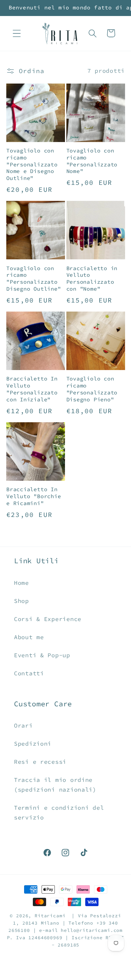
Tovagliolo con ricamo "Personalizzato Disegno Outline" (33, 278)
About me (29, 637)
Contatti (29, 673)
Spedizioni (32, 743)
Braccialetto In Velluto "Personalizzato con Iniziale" (32, 389)
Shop (21, 601)
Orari (23, 725)
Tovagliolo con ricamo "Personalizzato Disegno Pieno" (92, 389)
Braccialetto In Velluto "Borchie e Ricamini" (33, 496)
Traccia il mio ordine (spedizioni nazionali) (55, 784)
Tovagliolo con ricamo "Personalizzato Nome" (92, 161)
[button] (17, 33)
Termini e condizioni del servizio (59, 812)
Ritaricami (50, 916)
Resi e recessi (40, 761)
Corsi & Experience (47, 619)
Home (21, 583)
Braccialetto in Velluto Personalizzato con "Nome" (92, 278)
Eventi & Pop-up (42, 655)
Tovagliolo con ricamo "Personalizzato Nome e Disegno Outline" (32, 164)
